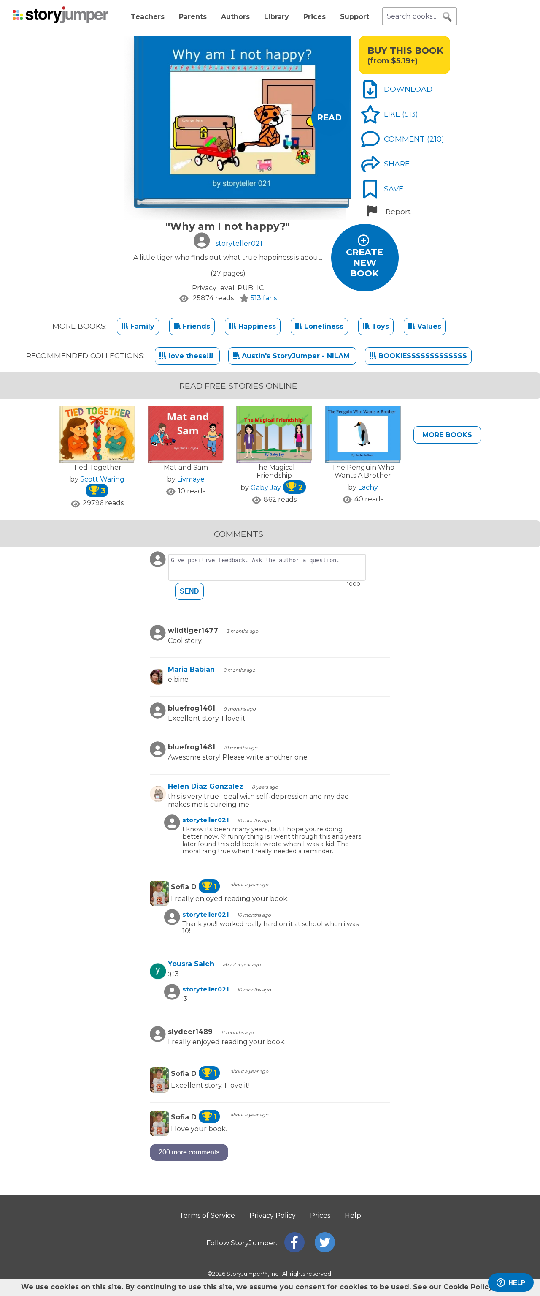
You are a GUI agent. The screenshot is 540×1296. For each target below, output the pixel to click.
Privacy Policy (272, 1216)
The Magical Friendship (274, 471)
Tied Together (97, 467)
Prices (314, 17)
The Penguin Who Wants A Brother (363, 471)
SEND (189, 591)
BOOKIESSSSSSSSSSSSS (421, 356)
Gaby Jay (277, 488)
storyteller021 (205, 820)
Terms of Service (207, 1216)
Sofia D (194, 887)
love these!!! (190, 356)
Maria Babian (191, 669)
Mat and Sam (186, 467)
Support (354, 17)
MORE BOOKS (447, 435)
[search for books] (447, 17)
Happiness (256, 326)
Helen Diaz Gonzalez (205, 786)
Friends (195, 326)
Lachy (368, 487)
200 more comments (189, 1152)
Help (353, 1216)
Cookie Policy (467, 1287)
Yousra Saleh (191, 964)
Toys (379, 326)
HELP (516, 1282)
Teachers (148, 17)
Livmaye (191, 479)
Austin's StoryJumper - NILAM (296, 356)
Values (428, 326)
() (410, 113)
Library (276, 17)
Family (141, 326)
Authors (235, 17)
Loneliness (322, 326)
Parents (193, 17)
